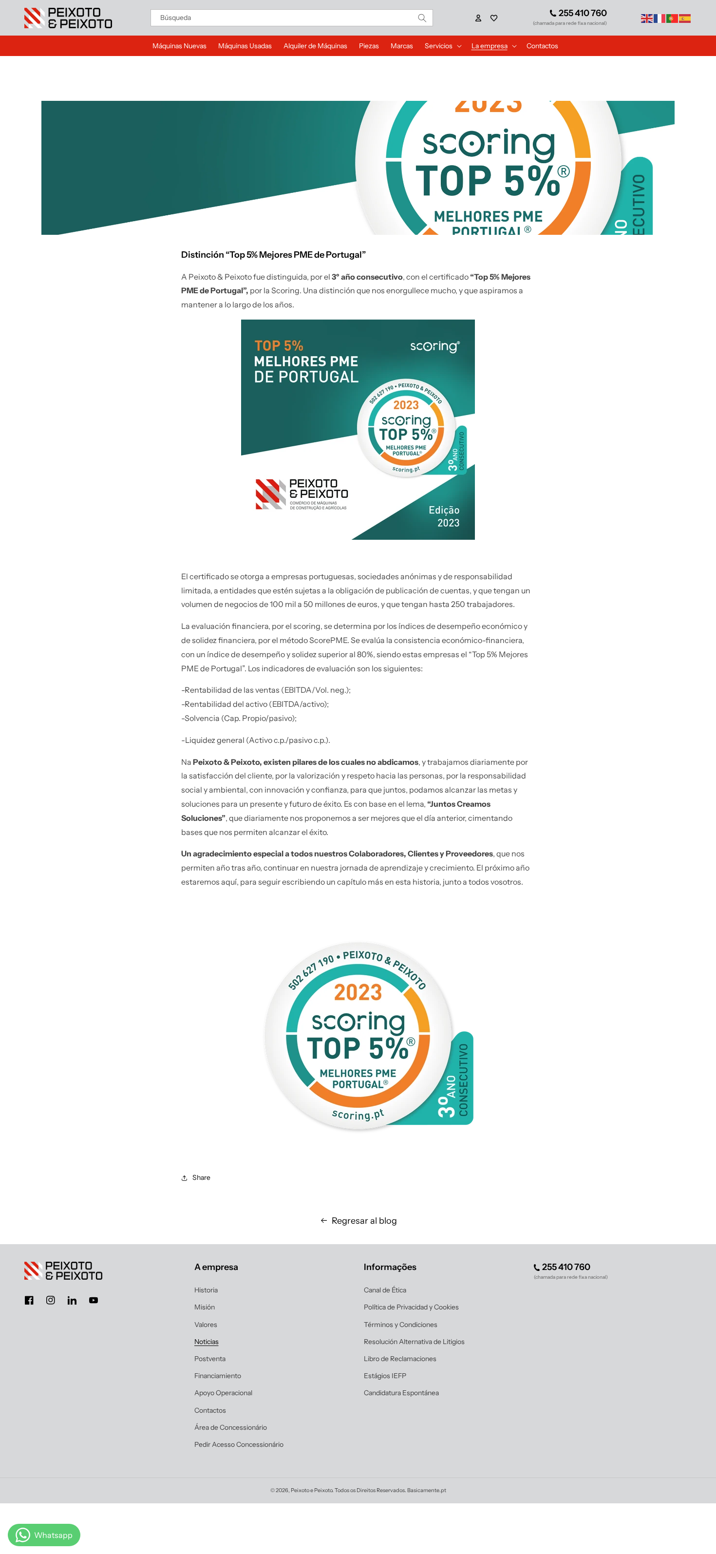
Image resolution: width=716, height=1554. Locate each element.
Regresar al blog (364, 1220)
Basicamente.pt (426, 1490)
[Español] (685, 17)
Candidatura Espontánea (401, 1392)
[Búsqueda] (422, 17)
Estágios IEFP (385, 1375)
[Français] (660, 17)
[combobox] (292, 17)
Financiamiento (217, 1375)
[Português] (672, 17)
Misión (204, 1307)
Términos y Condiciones (400, 1324)
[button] (494, 18)
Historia (206, 1290)
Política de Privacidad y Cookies (411, 1307)
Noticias (206, 1341)
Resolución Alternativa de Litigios (414, 1341)
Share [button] (201, 1177)
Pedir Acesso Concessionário (238, 1444)
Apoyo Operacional (223, 1392)
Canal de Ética (385, 1290)
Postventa (210, 1358)
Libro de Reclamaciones (400, 1358)
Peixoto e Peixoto (311, 1490)
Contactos (210, 1410)
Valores (205, 1324)
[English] (647, 17)
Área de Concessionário (230, 1427)
